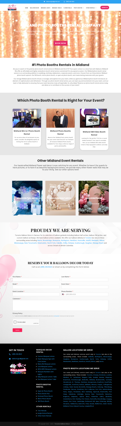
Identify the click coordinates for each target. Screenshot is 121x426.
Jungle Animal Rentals (45, 413)
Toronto (88, 238)
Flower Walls (68, 8)
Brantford (66, 380)
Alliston (93, 384)
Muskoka (109, 396)
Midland (87, 384)
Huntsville (81, 240)
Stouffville (108, 382)
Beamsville (104, 392)
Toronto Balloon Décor (62, 424)
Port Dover (85, 399)
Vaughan (88, 243)
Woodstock (67, 382)
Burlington (65, 240)
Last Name (65, 277)
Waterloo (108, 394)
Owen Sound (73, 387)
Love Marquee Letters (45, 366)
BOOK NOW (60, 43)
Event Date (65, 284)
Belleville (85, 380)
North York (51, 243)
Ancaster (66, 404)
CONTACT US (105, 7)
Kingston (108, 377)
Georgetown (92, 382)
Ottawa (95, 375)
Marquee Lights (45, 8)
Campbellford (89, 406)
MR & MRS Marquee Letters (47, 369)
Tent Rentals (42, 411)
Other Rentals (90, 8)
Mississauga (18, 243)
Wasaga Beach (98, 243)
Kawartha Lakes (97, 396)
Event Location (18, 291)
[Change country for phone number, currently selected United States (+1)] (63, 294)
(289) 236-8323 (70, 1)
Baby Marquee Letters (45, 377)
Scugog (109, 399)
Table (55, 377)
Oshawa (71, 243)
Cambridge (80, 401)
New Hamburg (87, 392)
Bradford (100, 382)
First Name (17, 277)
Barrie (39, 240)
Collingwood (107, 384)
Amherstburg (107, 389)
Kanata (101, 377)
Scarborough (79, 243)
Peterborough (76, 380)
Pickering (103, 401)
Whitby (109, 401)
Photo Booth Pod (43, 394)
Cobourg (100, 387)
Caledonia (72, 394)
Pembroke (66, 389)
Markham (95, 240)
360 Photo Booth (43, 401)
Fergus (100, 384)
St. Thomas (76, 382)
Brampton (56, 240)
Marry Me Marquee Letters (47, 364)
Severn (65, 401)
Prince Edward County (76, 406)
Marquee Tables (57, 8)
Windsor (66, 377)
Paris (65, 392)
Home (26, 8)
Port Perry (72, 401)
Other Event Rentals (44, 416)
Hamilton (73, 240)
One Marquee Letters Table (47, 379)
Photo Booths (78, 8)
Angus (70, 392)
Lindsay (65, 387)
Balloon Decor (34, 8)
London (109, 375)
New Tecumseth (30, 243)
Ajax (97, 401)
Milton (101, 240)
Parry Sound (90, 404)
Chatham (84, 382)
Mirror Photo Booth (44, 399)
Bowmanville (100, 380)
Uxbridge (80, 394)
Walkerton (98, 404)
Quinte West (84, 396)
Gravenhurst (67, 399)
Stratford (75, 384)
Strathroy (80, 389)
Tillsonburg (108, 387)
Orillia (65, 243)
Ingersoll (96, 392)
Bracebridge (47, 240)
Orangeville (67, 384)
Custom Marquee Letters (46, 356)
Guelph (95, 377)
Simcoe (73, 389)
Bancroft (82, 404)
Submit (17, 330)
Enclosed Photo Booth (45, 396)
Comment (17, 299)
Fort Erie (98, 389)
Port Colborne (89, 389)
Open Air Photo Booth (45, 391)
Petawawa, (77, 392)
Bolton (81, 384)
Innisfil (88, 240)
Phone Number (67, 291)
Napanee (74, 396)
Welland (92, 380)
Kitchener (102, 375)
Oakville (59, 243)
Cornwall (109, 380)
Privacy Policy (17, 313)
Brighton (66, 396)
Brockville (82, 387)
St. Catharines (75, 377)
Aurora (87, 394)
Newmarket (42, 243)
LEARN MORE (27, 204)
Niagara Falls (87, 377)
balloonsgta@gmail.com (53, 1)
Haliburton (74, 404)
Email (15, 284)
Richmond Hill (90, 401)
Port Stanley (77, 399)
